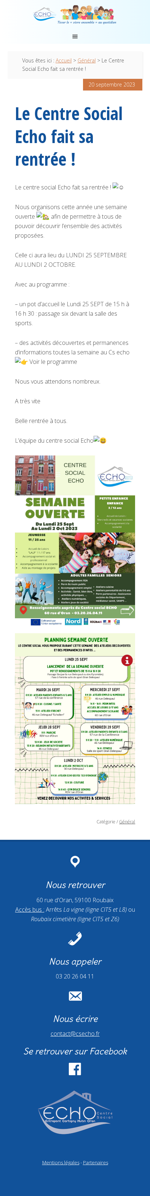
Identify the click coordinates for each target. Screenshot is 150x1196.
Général (127, 822)
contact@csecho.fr (75, 1034)
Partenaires (95, 1162)
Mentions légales (60, 1162)
